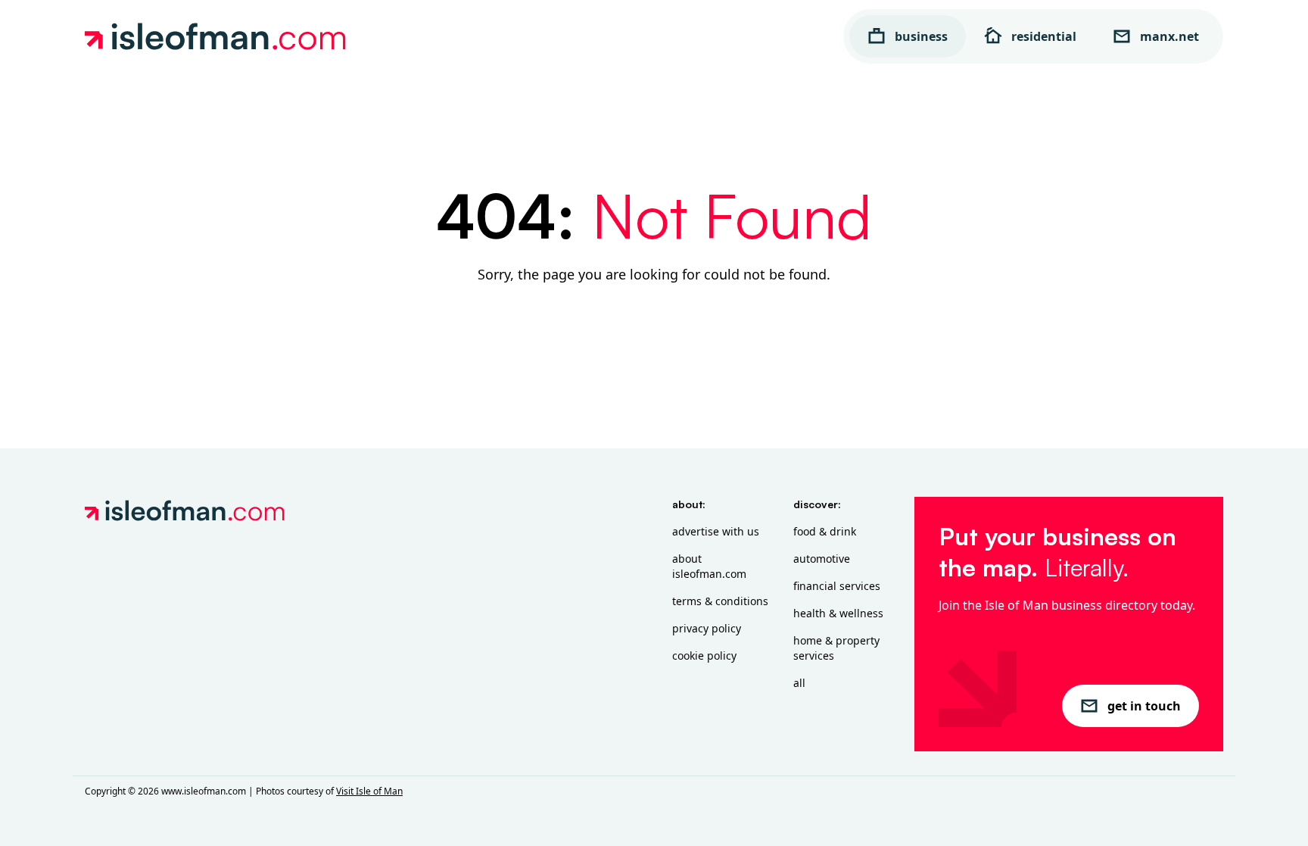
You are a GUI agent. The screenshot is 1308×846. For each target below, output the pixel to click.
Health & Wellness (838, 613)
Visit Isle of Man (369, 791)
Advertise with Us (715, 531)
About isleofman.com (709, 566)
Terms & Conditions (720, 601)
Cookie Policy (704, 655)
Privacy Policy (706, 628)
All (799, 683)
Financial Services (836, 586)
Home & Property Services (836, 648)
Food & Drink (824, 531)
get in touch (1144, 706)
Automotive (821, 558)
